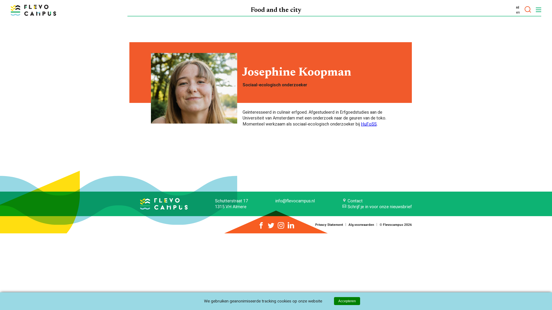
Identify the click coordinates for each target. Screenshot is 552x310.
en (518, 12)
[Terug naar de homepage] (33, 10)
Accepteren (347, 301)
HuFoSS (369, 124)
